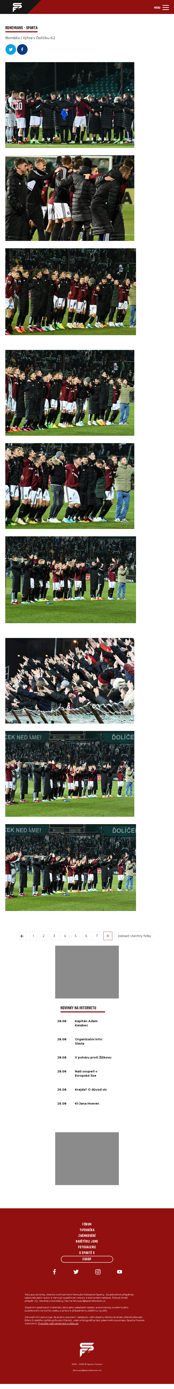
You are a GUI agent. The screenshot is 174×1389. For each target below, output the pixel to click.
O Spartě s (87, 1253)
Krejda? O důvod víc (91, 1089)
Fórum (86, 1224)
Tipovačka (87, 1230)
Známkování (87, 1236)
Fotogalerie (87, 1247)
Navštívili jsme (87, 1241)
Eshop (87, 1259)
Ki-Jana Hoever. (87, 1103)
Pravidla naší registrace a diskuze (58, 1323)
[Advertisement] (87, 972)
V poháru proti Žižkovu (93, 1057)
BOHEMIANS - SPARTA (21, 28)
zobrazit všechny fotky (134, 936)
